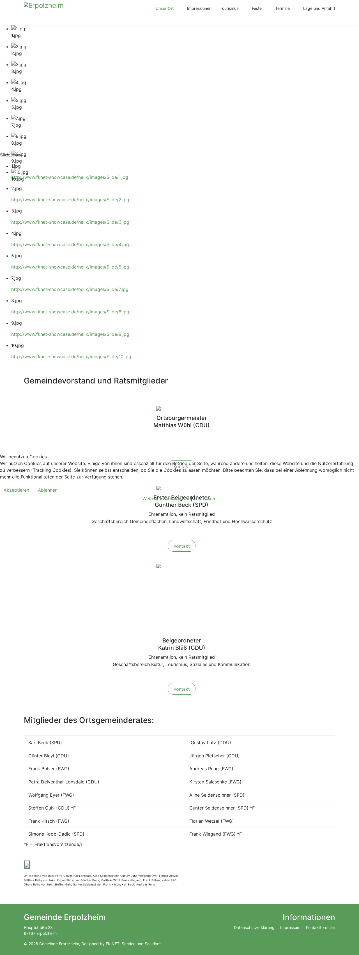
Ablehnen (47, 490)
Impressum (205, 498)
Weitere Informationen (165, 498)
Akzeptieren (16, 490)
